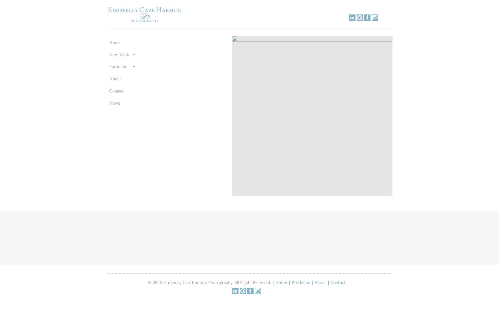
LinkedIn (352, 17)
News (114, 103)
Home (114, 42)
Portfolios (118, 66)
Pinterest (360, 17)
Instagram (375, 17)
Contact (116, 90)
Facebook (367, 17)
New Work (119, 54)
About (115, 78)
